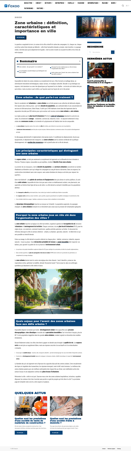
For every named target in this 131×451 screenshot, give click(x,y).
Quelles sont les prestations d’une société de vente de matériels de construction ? (30, 421)
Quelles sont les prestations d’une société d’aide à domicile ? (65, 421)
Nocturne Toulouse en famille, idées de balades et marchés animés (101, 106)
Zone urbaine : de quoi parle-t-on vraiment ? (31, 67)
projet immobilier (63, 242)
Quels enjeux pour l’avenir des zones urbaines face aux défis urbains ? (65, 73)
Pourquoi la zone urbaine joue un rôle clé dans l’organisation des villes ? (64, 67)
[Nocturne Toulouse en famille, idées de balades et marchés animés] (101, 94)
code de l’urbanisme (57, 116)
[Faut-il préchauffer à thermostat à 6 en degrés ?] (101, 70)
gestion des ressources (35, 142)
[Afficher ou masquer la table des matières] (58, 61)
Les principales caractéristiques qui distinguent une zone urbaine (33, 71)
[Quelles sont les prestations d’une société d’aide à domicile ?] (66, 406)
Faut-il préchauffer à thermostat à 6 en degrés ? (99, 82)
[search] (123, 5)
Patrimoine (21, 37)
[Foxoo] (12, 5)
